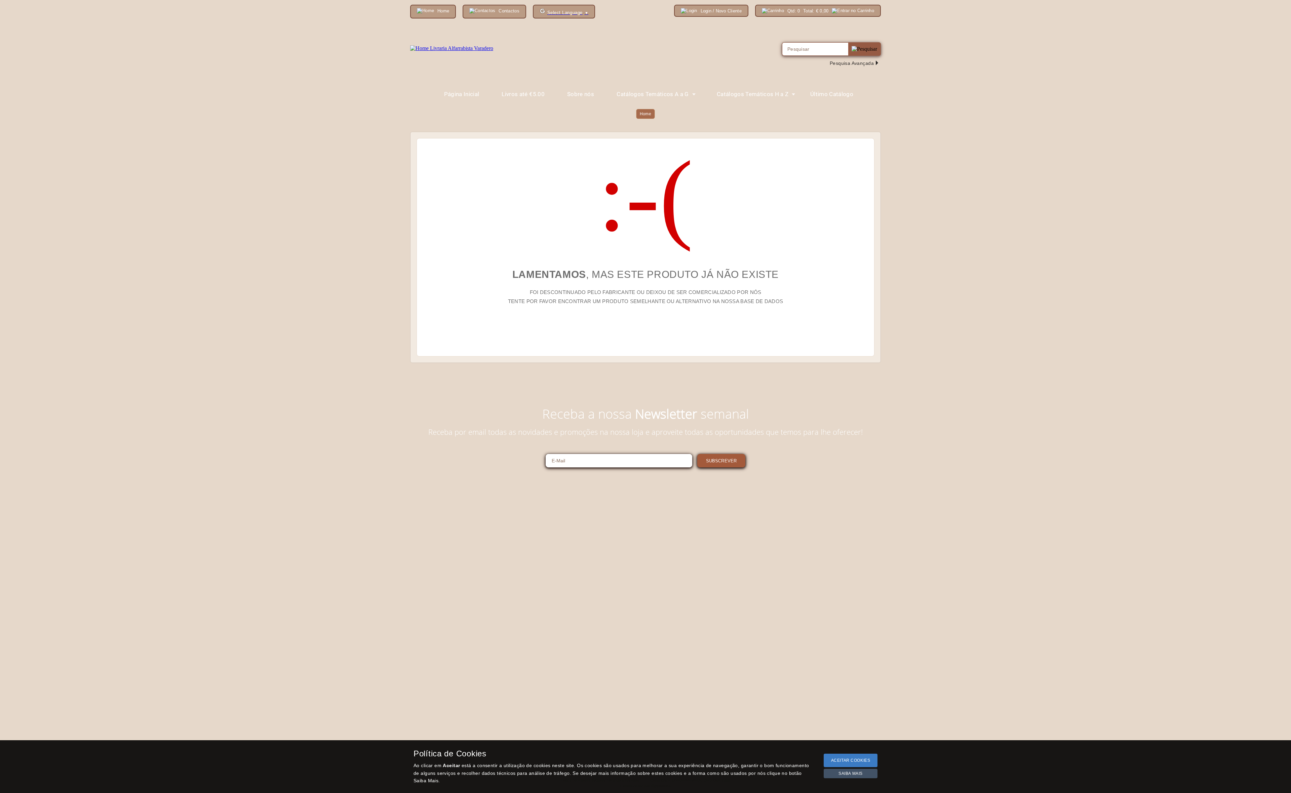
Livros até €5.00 (523, 94)
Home (645, 114)
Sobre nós (580, 94)
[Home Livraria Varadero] (451, 48)
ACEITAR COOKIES (850, 760)
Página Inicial (461, 94)
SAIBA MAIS (850, 773)
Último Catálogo (831, 94)
